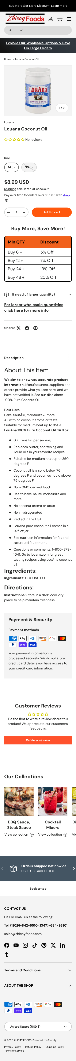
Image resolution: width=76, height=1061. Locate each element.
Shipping (10, 189)
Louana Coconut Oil (27, 59)
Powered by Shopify (45, 1040)
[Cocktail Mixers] (52, 801)
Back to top (38, 888)
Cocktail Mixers (53, 824)
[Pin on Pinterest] (35, 328)
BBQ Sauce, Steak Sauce (19, 824)
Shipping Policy (55, 1047)
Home (7, 59)
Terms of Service (14, 1050)
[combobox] (38, 30)
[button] (60, 19)
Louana (9, 122)
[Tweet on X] (18, 328)
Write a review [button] (38, 740)
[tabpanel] (38, 486)
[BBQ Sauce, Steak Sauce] (19, 801)
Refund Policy (33, 1047)
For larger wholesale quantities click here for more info (33, 307)
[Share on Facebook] (27, 328)
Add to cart (52, 212)
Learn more (59, 6)
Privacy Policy (12, 1047)
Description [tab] (14, 358)
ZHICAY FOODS (22, 1040)
